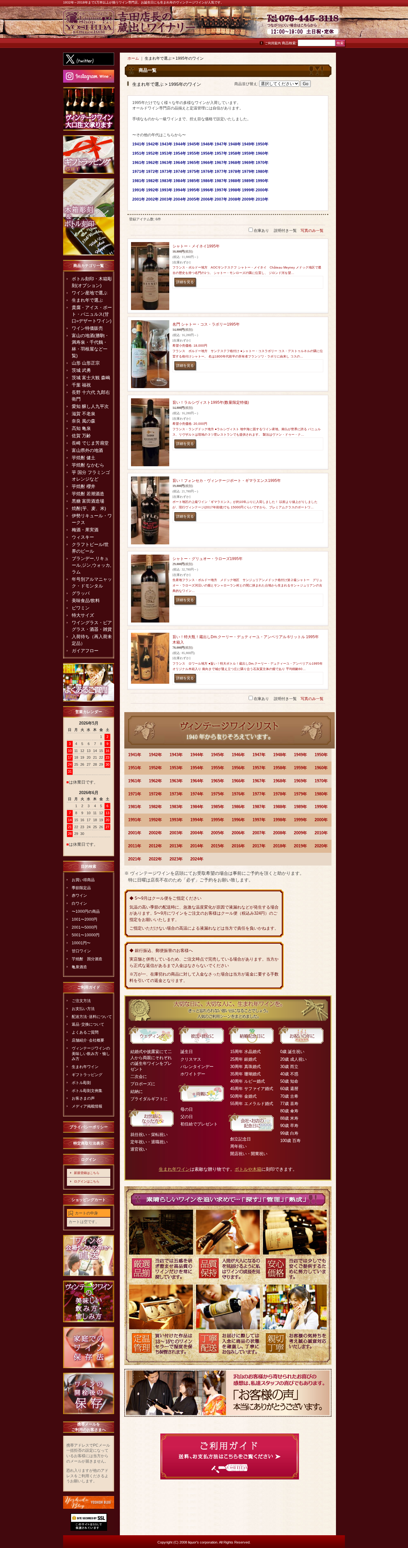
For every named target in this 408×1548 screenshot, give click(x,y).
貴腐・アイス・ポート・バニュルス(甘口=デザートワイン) (92, 314)
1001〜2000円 (84, 919)
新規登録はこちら (86, 1173)
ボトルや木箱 (248, 1169)
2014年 (196, 846)
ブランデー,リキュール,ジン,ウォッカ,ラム (91, 565)
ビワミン (81, 607)
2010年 (321, 832)
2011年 (134, 846)
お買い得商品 (83, 880)
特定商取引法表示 (88, 1143)
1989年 (300, 806)
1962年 (155, 780)
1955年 (217, 767)
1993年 (176, 819)
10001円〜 (81, 943)
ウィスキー (83, 537)
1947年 (259, 754)
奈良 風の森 (83, 421)
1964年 (196, 780)
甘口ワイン (81, 951)
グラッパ (81, 593)
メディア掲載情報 (87, 1106)
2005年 (217, 832)
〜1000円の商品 (86, 911)
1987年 (259, 806)
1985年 (217, 806)
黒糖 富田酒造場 (88, 501)
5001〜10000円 (85, 935)
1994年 (196, 819)
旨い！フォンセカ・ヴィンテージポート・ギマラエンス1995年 (226, 480)
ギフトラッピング (87, 1075)
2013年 (176, 846)
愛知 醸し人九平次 (90, 406)
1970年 (321, 780)
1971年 (134, 794)
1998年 (279, 819)
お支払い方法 (83, 1008)
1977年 (259, 794)
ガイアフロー (85, 650)
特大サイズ (83, 615)
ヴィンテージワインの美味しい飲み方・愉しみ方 (91, 1053)
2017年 (259, 846)
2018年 (279, 846)
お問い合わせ (329, 25)
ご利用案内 (273, 43)
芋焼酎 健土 (83, 457)
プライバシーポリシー (88, 1127)
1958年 (279, 767)
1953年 (176, 767)
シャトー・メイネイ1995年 (196, 246)
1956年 (238, 767)
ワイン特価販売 (87, 328)
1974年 (196, 794)
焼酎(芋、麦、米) (89, 508)
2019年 (300, 846)
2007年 (259, 832)
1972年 (155, 794)
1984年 (196, 806)
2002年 (155, 832)
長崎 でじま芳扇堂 (90, 443)
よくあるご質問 (85, 1032)
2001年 (134, 832)
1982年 (155, 806)
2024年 (196, 859)
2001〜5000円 (84, 927)
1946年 (238, 754)
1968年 (279, 780)
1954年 (196, 767)
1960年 (321, 767)
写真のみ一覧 (312, 230)
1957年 (259, 767)
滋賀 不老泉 (83, 413)
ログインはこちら (86, 1181)
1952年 (155, 767)
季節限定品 (81, 888)
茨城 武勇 (81, 370)
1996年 (238, 819)
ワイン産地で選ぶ (89, 292)
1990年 (321, 806)
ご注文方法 (81, 1001)
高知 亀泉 (81, 428)
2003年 (176, 832)
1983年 (176, 806)
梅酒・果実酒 (85, 529)
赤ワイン (79, 895)
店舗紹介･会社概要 (88, 1040)
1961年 (134, 780)
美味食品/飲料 (86, 600)
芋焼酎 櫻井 (83, 486)
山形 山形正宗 (86, 362)
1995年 (217, 819)
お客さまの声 (83, 1098)
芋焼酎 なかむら (88, 465)
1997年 (259, 819)
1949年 (300, 754)
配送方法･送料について (92, 1016)
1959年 (300, 767)
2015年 (217, 846)
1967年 (259, 780)
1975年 (217, 794)
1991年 (134, 819)
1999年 (300, 819)
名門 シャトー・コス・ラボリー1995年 (206, 324)
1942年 (155, 754)
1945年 (217, 754)
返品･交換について (88, 1024)
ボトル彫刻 (81, 1082)
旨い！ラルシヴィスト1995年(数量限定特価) (210, 402)
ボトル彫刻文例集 (87, 1090)
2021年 (134, 859)
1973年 (176, 794)
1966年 (238, 780)
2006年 (238, 832)
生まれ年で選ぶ (87, 300)
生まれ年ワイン (85, 1067)
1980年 (321, 794)
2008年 (279, 832)
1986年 (238, 806)
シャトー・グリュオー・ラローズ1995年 (207, 559)
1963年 (176, 780)
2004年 (196, 832)
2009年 (300, 832)
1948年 (279, 754)
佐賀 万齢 (81, 435)
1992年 (155, 819)
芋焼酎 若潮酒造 (88, 493)
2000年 (321, 819)
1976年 (238, 794)
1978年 (279, 794)
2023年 (176, 859)
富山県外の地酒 (87, 450)
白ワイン (79, 903)
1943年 (176, 754)
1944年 (196, 754)
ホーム (133, 58)
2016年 (238, 846)
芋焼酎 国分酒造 (87, 959)
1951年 (134, 767)
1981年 (134, 806)
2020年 (321, 846)
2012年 (155, 846)
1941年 (134, 754)
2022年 (155, 859)
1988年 (279, 806)
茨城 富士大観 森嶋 (91, 377)
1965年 (217, 780)
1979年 (300, 794)
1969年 (300, 780)
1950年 (321, 754)
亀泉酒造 (79, 967)
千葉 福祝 (81, 384)
